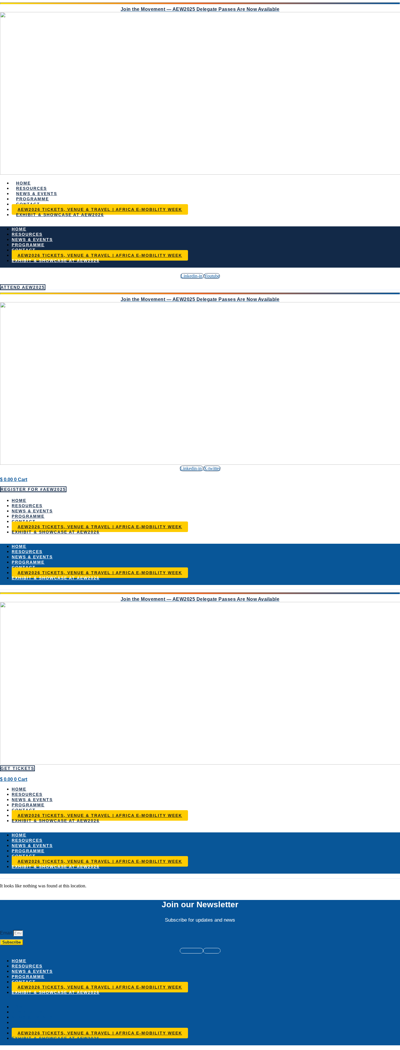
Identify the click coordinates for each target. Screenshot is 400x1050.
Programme (32, 199)
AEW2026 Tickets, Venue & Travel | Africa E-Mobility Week (100, 209)
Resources (31, 188)
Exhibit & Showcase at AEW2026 (60, 214)
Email (6, 932)
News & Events (36, 193)
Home (23, 183)
